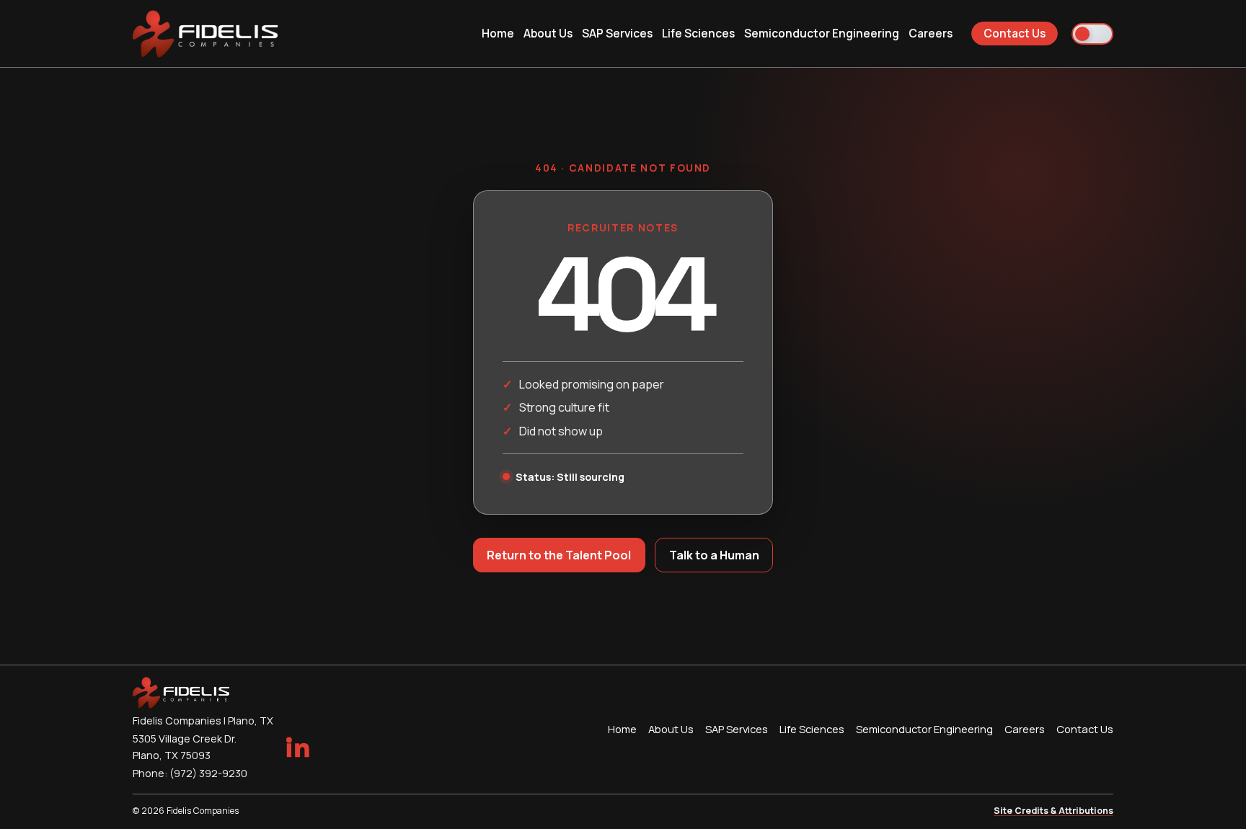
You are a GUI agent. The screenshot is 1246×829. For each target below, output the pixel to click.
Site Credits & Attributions (1053, 810)
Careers (931, 33)
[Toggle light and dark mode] (1092, 34)
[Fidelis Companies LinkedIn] (297, 747)
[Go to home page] (205, 34)
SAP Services (617, 33)
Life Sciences (698, 33)
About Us (548, 33)
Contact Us (1015, 33)
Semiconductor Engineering (821, 33)
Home (498, 33)
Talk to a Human (714, 555)
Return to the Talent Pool (559, 555)
